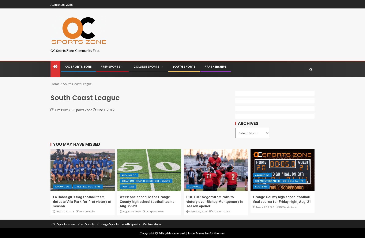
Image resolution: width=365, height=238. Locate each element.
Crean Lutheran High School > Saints (146, 181)
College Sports (146, 67)
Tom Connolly (87, 211)
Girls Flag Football (88, 186)
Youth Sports (184, 67)
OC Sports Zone (78, 67)
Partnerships (216, 67)
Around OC (62, 186)
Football (128, 186)
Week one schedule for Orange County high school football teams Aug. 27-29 (147, 201)
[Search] (310, 69)
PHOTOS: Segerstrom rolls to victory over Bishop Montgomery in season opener (214, 201)
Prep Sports (110, 67)
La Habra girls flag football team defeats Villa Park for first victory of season (82, 201)
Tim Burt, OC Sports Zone (73, 110)
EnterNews (196, 233)
